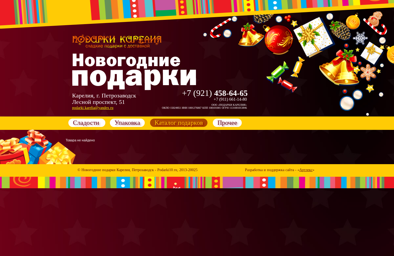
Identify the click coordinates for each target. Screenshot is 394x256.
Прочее (227, 122)
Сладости (87, 122)
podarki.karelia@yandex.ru (92, 108)
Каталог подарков (179, 122)
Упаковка (127, 122)
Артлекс (306, 170)
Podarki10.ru (167, 170)
